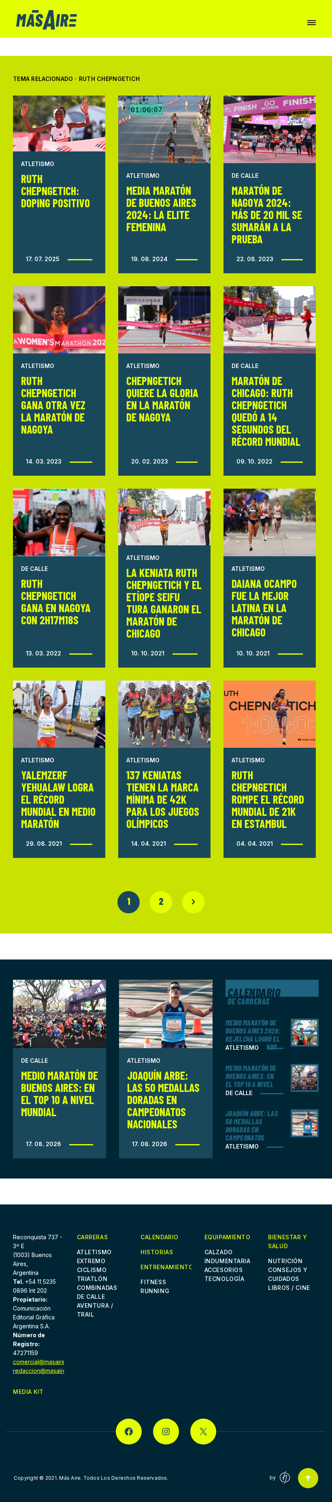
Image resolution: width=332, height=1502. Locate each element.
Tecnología (224, 1278)
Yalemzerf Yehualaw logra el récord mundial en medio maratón (58, 799)
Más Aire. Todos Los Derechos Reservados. (113, 1478)
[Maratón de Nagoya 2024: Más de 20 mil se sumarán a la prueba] (269, 129)
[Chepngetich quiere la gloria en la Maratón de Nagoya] (164, 320)
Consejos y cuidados (288, 1274)
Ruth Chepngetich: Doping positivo (55, 191)
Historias (156, 1252)
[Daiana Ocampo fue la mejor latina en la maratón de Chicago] (269, 522)
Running (154, 1290)
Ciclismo (91, 1269)
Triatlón (92, 1278)
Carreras (92, 1237)
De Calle (245, 175)
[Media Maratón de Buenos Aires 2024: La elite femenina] (164, 129)
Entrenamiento (166, 1268)
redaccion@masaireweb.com (52, 1370)
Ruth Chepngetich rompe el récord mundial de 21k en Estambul (268, 799)
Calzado (218, 1252)
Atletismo (37, 163)
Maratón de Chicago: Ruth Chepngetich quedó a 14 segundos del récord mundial (266, 411)
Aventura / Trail (95, 1310)
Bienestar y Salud (287, 1241)
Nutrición (285, 1260)
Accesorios (223, 1269)
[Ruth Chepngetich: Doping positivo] (59, 123)
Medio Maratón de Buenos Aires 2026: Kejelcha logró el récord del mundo (253, 1034)
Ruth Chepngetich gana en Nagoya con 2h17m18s (56, 602)
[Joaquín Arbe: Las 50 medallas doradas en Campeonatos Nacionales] (165, 1014)
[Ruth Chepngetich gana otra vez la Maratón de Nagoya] (59, 320)
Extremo (91, 1260)
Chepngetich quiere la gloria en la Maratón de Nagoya (162, 399)
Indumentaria (227, 1260)
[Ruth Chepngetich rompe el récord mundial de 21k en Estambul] (269, 714)
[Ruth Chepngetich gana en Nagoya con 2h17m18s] (59, 522)
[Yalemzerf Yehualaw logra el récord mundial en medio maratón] (59, 714)
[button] (311, 22)
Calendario (159, 1237)
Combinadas (97, 1287)
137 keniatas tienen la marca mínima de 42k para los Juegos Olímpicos (162, 799)
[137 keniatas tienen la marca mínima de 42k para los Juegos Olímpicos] (164, 714)
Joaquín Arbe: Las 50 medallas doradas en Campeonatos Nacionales (163, 1099)
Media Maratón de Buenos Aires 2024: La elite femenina (161, 208)
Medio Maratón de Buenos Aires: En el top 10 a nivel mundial (59, 1093)
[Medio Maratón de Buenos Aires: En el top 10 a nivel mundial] (59, 1014)
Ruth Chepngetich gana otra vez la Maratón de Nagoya (53, 405)
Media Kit (28, 1391)
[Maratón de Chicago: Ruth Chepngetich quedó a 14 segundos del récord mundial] (269, 320)
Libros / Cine (289, 1287)
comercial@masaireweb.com (51, 1361)
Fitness (153, 1282)
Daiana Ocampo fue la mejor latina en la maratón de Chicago (264, 608)
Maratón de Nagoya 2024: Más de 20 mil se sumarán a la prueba (267, 214)
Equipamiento (227, 1237)
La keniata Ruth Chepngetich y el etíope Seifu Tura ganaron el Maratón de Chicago (164, 603)
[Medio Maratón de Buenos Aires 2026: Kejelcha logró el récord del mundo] (305, 1033)
